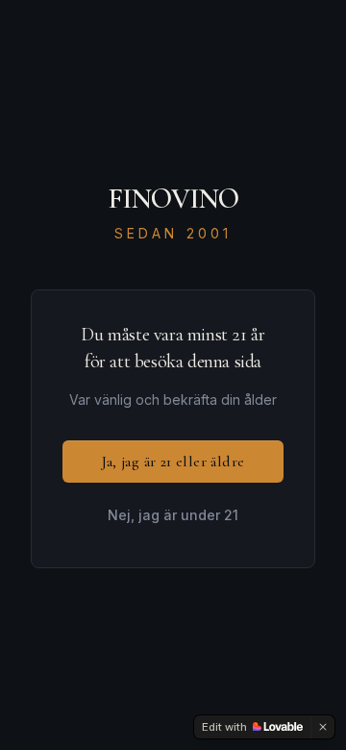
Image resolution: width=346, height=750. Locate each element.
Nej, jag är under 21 (173, 515)
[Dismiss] (322, 726)
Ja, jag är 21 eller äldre (173, 461)
